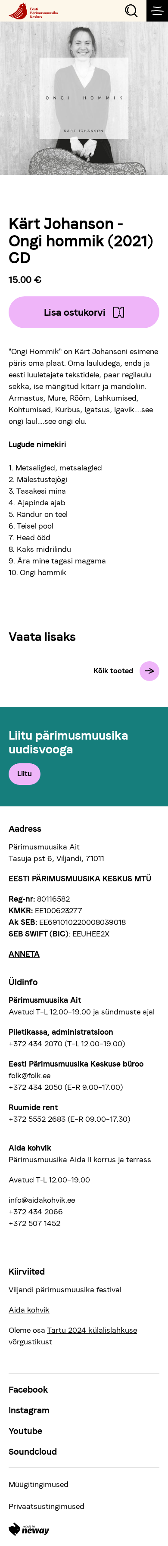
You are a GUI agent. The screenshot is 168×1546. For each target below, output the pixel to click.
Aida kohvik (29, 1309)
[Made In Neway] (29, 1529)
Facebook (28, 1389)
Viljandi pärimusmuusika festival (65, 1289)
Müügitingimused (38, 1484)
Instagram (29, 1410)
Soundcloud (33, 1451)
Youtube (25, 1431)
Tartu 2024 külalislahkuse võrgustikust (73, 1335)
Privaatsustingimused (46, 1506)
